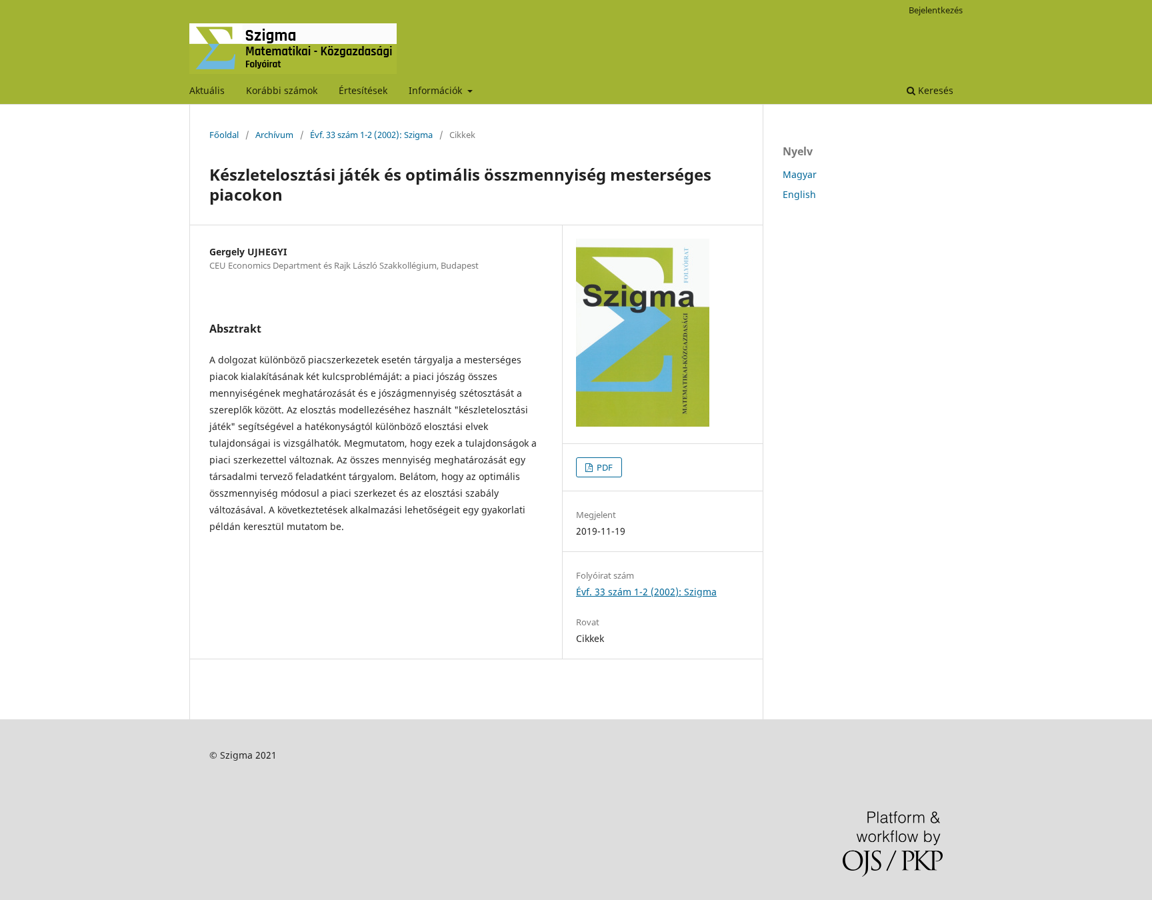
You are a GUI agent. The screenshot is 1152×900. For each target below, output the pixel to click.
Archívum (274, 135)
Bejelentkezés (936, 10)
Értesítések (363, 90)
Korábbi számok (281, 90)
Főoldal (224, 135)
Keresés (934, 90)
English (799, 194)
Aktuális (207, 90)
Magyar (800, 174)
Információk (437, 90)
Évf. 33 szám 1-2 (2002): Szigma (371, 135)
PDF (604, 467)
